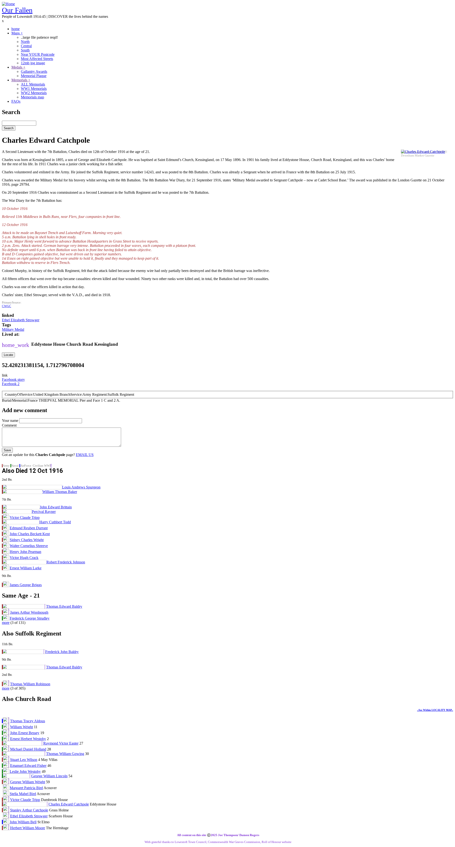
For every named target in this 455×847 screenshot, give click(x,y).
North (25, 42)
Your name (10, 421)
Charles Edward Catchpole (69, 804)
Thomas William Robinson (30, 684)
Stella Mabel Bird (23, 794)
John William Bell (23, 822)
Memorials (20, 80)
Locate (8, 355)
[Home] (8, 4)
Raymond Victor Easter (60, 743)
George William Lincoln (49, 776)
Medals (18, 67)
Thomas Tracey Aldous (27, 721)
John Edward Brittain (56, 507)
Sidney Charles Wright (27, 540)
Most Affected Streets (37, 59)
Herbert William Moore (27, 828)
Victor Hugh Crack (24, 558)
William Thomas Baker (59, 492)
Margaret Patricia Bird (26, 788)
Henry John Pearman (25, 552)
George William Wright (27, 782)
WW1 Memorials (34, 89)
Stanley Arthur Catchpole (29, 810)
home (15, 29)
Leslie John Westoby (25, 771)
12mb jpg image (33, 63)
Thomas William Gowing (65, 754)
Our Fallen (17, 10)
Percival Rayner (44, 512)
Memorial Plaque (33, 76)
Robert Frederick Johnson (65, 562)
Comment (9, 425)
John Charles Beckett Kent (30, 534)
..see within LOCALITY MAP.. (435, 710)
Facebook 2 (10, 384)
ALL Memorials (33, 84)
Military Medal (13, 329)
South (25, 50)
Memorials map (32, 97)
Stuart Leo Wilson (23, 760)
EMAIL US (85, 455)
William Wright (21, 727)
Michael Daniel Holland (28, 749)
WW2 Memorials (34, 93)
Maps (17, 33)
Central (26, 46)
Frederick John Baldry (62, 652)
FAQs (15, 101)
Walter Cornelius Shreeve (29, 546)
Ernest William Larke (25, 568)
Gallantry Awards (34, 71)
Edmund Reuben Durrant (29, 528)
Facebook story (13, 379)
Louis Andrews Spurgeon (81, 487)
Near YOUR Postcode (38, 54)
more (5, 623)
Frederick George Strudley (30, 618)
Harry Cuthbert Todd (55, 522)
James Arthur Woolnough (29, 612)
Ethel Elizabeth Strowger (20, 320)
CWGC (6, 306)
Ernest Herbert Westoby (28, 739)
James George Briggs (26, 585)
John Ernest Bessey (24, 733)
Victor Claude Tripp (25, 518)
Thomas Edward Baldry (64, 606)
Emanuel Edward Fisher (28, 766)
